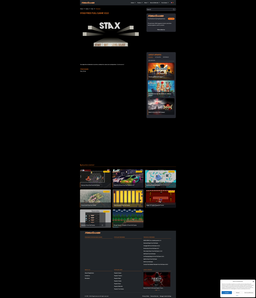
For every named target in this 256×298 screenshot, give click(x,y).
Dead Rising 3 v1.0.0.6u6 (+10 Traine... (160, 288)
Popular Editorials (118, 286)
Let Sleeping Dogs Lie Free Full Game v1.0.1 (153, 256)
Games (87, 8)
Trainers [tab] (150, 57)
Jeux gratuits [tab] (151, 60)
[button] (253, 281)
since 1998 (171, 18)
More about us (161, 29)
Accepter (227, 292)
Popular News (117, 283)
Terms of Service (154, 296)
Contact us (87, 275)
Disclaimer (87, 278)
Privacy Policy (145, 296)
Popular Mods (117, 278)
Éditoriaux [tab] (166, 57)
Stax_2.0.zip (83, 71)
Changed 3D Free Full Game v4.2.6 (151, 245)
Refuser (238, 292)
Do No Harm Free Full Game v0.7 (151, 248)
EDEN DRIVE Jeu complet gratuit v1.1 (152, 240)
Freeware (98, 8)
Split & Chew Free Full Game (150, 259)
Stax (92, 8)
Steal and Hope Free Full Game (150, 243)
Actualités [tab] (158, 57)
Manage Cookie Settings (165, 296)
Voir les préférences (248, 292)
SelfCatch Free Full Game (149, 253)
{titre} (237, 295)
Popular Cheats (117, 281)
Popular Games (117, 273)
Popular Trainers (118, 275)
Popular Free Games (119, 289)
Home (81, 8)
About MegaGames (89, 273)
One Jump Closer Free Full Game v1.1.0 (152, 251)
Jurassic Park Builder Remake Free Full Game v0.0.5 (155, 264)
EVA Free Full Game (148, 261)
